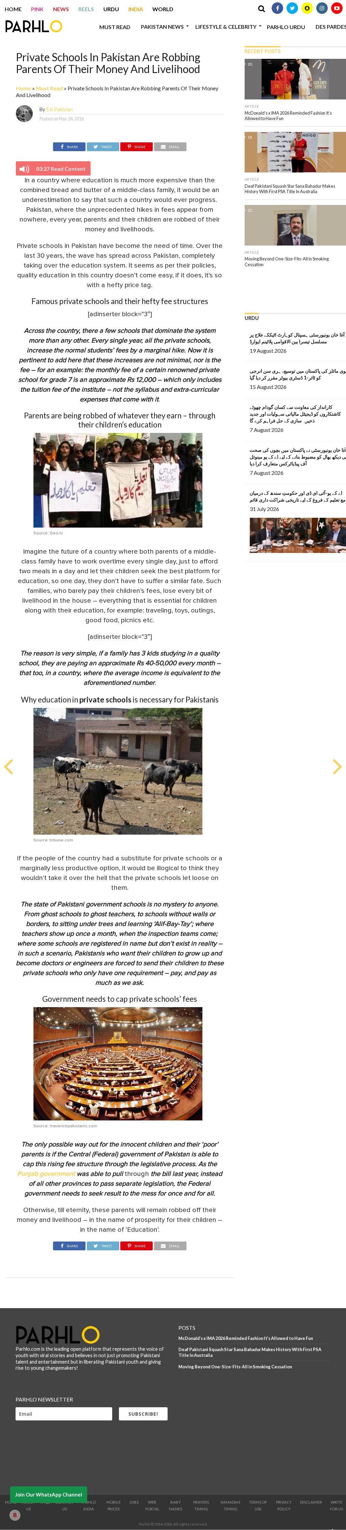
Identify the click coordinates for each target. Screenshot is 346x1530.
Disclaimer (311, 1502)
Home (13, 9)
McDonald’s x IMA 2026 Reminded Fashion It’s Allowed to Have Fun (245, 1338)
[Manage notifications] (14, 1515)
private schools (105, 699)
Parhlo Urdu (286, 27)
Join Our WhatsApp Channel (48, 1494)
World (162, 9)
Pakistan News (162, 26)
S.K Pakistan (59, 109)
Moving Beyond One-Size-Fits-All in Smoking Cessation (235, 1366)
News (61, 9)
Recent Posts (262, 51)
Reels (86, 9)
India (135, 9)
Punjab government (46, 1173)
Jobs (134, 1502)
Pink (37, 9)
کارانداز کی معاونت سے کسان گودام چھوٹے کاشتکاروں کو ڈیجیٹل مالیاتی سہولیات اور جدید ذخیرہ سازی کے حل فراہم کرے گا (295, 413)
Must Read (114, 27)
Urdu (111, 9)
